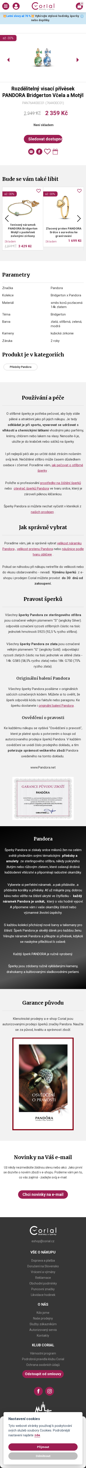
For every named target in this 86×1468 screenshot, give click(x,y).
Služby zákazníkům (43, 1324)
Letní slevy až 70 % (18, 16)
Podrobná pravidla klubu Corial (43, 1359)
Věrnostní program (43, 1353)
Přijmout (43, 1447)
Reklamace (43, 1277)
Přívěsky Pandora (20, 367)
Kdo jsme (43, 1312)
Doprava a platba (43, 1260)
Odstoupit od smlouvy (43, 1374)
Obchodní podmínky (43, 1283)
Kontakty (43, 1335)
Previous (6, 218)
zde (37, 1435)
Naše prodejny (43, 1318)
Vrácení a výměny (43, 1272)
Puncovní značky (43, 1289)
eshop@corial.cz (43, 1241)
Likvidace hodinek (43, 1295)
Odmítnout (43, 1456)
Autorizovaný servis (43, 1330)
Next (79, 218)
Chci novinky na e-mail (43, 1194)
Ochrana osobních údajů (43, 1365)
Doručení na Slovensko (43, 1266)
